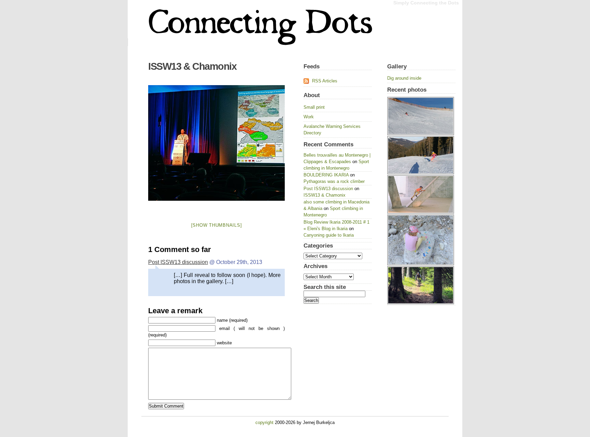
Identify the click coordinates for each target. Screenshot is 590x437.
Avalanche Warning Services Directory (332, 129)
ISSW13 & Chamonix (192, 66)
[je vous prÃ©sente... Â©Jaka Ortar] (216, 143)
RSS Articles (324, 80)
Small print (314, 107)
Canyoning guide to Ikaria (329, 235)
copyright (264, 422)
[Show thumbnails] (216, 225)
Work (309, 116)
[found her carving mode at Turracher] (421, 96)
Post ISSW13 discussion (178, 262)
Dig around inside (404, 78)
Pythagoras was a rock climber (334, 181)
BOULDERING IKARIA (326, 174)
